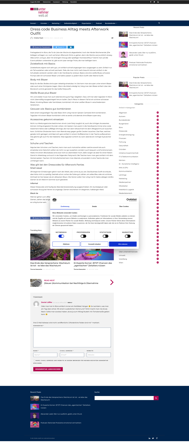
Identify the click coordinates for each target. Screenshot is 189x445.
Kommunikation (125, 171)
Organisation (86, 23)
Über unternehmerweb (128, 252)
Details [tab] (94, 206)
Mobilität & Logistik (126, 190)
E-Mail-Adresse (67, 350)
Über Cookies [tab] (124, 206)
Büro (121, 127)
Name (36, 350)
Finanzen (122, 138)
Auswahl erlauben (94, 244)
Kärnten (122, 160)
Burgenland (123, 124)
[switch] (83, 236)
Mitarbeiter (123, 186)
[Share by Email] (71, 47)
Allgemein (123, 113)
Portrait (33, 23)
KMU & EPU (123, 168)
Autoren (122, 116)
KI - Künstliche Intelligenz (129, 164)
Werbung (65, 2)
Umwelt (122, 255)
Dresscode (123, 131)
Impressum (56, 2)
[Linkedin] (158, 2)
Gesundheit (123, 146)
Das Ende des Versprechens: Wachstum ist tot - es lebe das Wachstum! (141, 35)
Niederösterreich (125, 193)
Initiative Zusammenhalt (128, 153)
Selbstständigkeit (70, 23)
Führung (122, 142)
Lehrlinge (122, 175)
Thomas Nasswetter (36, 269)
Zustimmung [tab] (65, 206)
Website (90, 350)
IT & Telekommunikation (128, 157)
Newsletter (73, 2)
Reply (70, 302)
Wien (121, 263)
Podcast (99, 23)
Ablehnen (66, 244)
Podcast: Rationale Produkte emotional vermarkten (61, 423)
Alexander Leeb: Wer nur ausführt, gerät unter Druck (61, 414)
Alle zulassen (122, 244)
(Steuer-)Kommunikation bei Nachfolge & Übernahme (71, 283)
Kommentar (38, 325)
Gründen (44, 23)
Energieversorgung (126, 135)
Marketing (55, 23)
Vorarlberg (123, 259)
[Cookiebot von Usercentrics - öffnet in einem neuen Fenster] (128, 199)
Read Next (49, 280)
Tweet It (61, 47)
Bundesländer (110, 23)
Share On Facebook (42, 47)
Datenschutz (46, 2)
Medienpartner (125, 182)
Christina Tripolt (38, 38)
